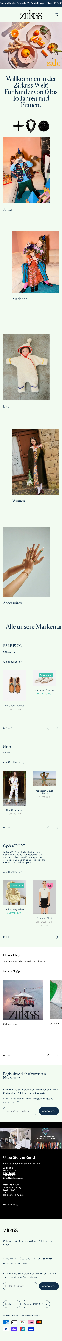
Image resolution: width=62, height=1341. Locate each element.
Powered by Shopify (30, 1315)
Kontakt (15, 1263)
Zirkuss (14, 1315)
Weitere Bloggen (12, 971)
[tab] (4, 728)
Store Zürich (10, 1258)
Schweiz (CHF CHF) (33, 1304)
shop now (31, 58)
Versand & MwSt (42, 1258)
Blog (5, 1263)
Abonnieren (49, 1110)
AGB (25, 1263)
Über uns (25, 1258)
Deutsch (9, 1304)
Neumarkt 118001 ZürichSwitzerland (9, 1173)
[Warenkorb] (57, 14)
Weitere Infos (10, 1204)
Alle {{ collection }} (13, 661)
